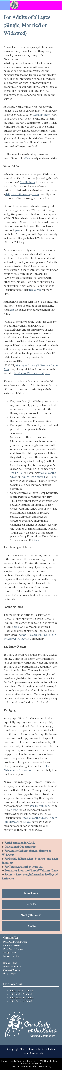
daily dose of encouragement (22, 194)
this (12, 309)
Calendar (31, 904)
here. (47, 373)
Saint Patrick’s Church (21, 1001)
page (18, 230)
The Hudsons (27, 182)
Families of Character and (29, 373)
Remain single (41, 114)
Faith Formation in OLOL (20, 842)
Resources (35, 289)
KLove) (53, 476)
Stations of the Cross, (35, 817)
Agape (14, 809)
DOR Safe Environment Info (23, 1066)
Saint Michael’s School (21, 994)
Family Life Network (33, 476)
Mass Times (31, 893)
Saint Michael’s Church (21, 990)
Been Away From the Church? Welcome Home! (31, 870)
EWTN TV (16, 472)
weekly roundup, (40, 805)
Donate (31, 926)
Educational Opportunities (21, 846)
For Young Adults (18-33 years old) (24, 866)
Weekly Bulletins (31, 915)
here (36, 540)
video (27, 158)
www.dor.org (45, 1066)
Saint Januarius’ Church (22, 997)
